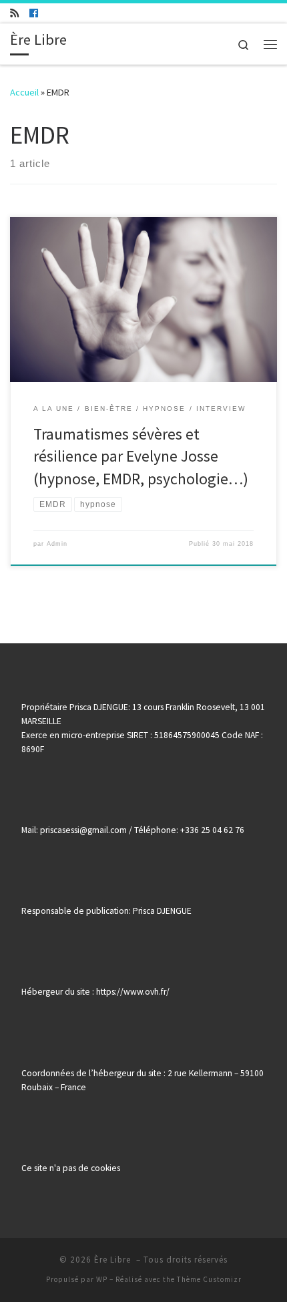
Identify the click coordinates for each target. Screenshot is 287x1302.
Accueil (24, 92)
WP (101, 1279)
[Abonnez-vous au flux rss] (14, 13)
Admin (57, 543)
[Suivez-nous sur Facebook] (33, 13)
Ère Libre (113, 1259)
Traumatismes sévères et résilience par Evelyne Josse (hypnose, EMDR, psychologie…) (140, 456)
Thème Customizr (209, 1279)
